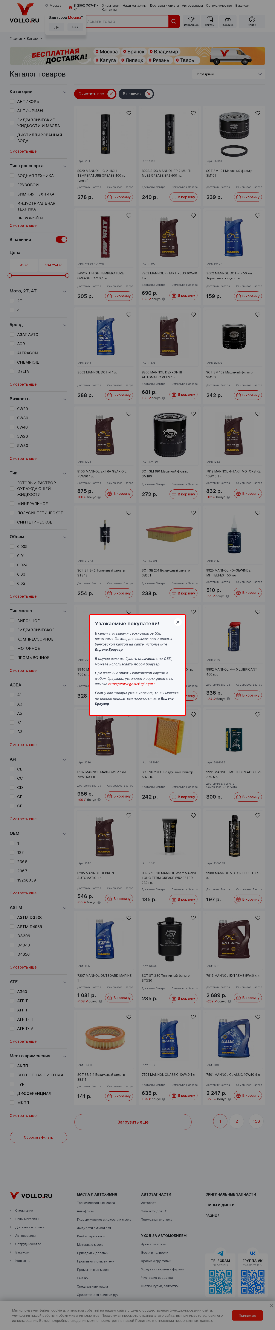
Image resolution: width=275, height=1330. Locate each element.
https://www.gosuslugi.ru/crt (131, 684)
